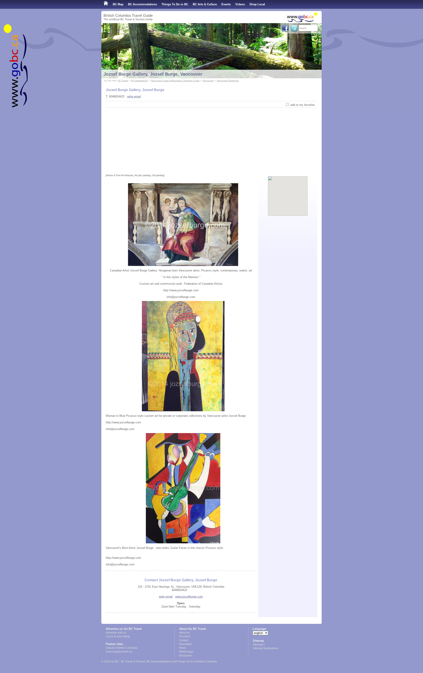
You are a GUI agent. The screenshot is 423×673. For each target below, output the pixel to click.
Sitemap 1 (259, 644)
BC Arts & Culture (205, 4)
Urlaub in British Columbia (121, 648)
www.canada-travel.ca (119, 651)
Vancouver (208, 80)
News (182, 648)
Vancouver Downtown (228, 80)
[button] (288, 192)
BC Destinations (139, 80)
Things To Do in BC (174, 4)
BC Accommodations (142, 4)
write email (134, 96)
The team (184, 636)
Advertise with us (116, 632)
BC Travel (123, 80)
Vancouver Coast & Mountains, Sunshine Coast (175, 80)
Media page (186, 651)
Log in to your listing (118, 636)
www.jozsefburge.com (189, 596)
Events (226, 4)
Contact (183, 640)
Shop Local (257, 4)
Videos (240, 4)
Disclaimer (185, 655)
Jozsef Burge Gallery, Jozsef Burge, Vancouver (153, 74)
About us (184, 632)
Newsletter (185, 644)
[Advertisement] (211, 141)
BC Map (118, 4)
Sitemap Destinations (265, 648)
